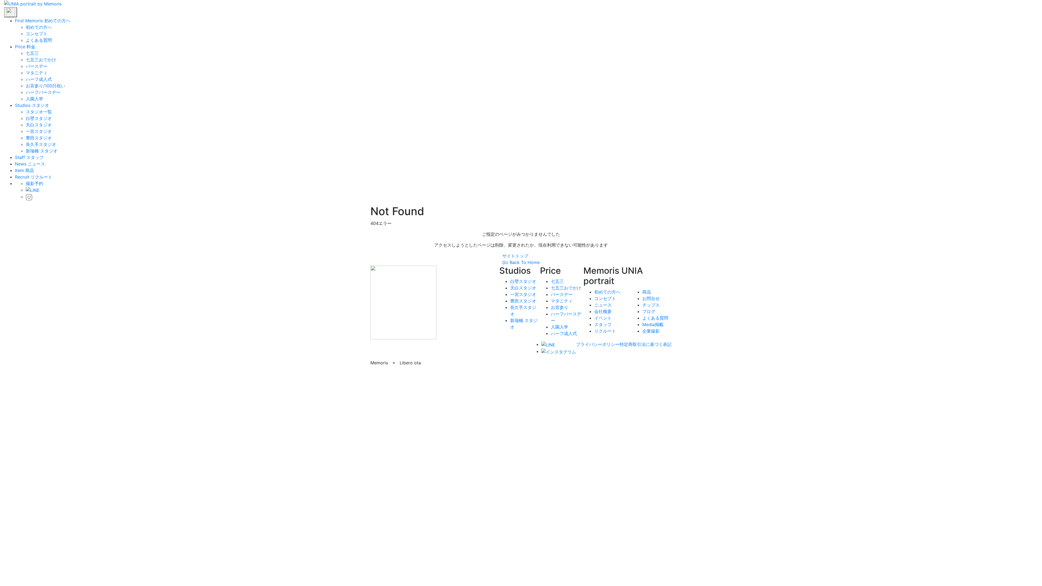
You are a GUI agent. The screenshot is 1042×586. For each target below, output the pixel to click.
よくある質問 (39, 40)
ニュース (603, 305)
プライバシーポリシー (598, 344)
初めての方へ (39, 27)
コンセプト (36, 33)
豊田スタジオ (39, 138)
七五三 (32, 53)
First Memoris (29, 20)
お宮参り (559, 307)
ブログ (648, 311)
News (20, 164)
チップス (651, 305)
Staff (20, 157)
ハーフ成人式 (39, 79)
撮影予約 (34, 183)
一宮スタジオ (39, 131)
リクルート (605, 331)
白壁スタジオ (39, 118)
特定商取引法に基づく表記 (646, 344)
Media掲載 (652, 324)
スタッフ (603, 324)
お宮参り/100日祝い (45, 85)
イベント (603, 318)
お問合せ (651, 298)
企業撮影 (651, 331)
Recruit (22, 177)
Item (19, 170)
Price (20, 46)
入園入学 (34, 98)
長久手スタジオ (41, 144)
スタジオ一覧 (39, 111)
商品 (646, 292)
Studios (22, 105)
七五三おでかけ (41, 59)
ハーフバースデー (43, 92)
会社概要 (603, 311)
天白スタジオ (39, 125)
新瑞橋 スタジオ (42, 151)
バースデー (36, 66)
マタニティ (36, 72)
